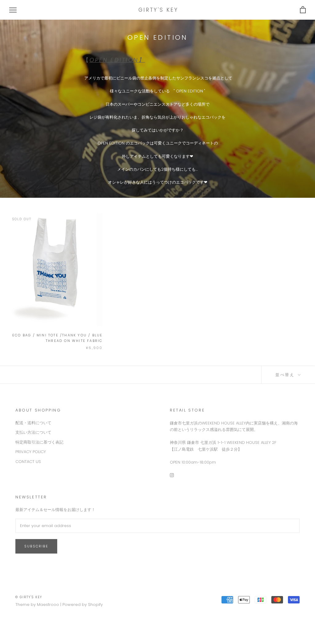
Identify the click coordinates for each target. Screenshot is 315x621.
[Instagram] (172, 475)
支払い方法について (33, 432)
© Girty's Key (28, 597)
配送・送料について (33, 423)
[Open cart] (303, 10)
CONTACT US (28, 462)
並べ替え (286, 375)
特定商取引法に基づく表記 (39, 442)
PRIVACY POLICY (30, 452)
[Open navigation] (13, 10)
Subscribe (36, 546)
